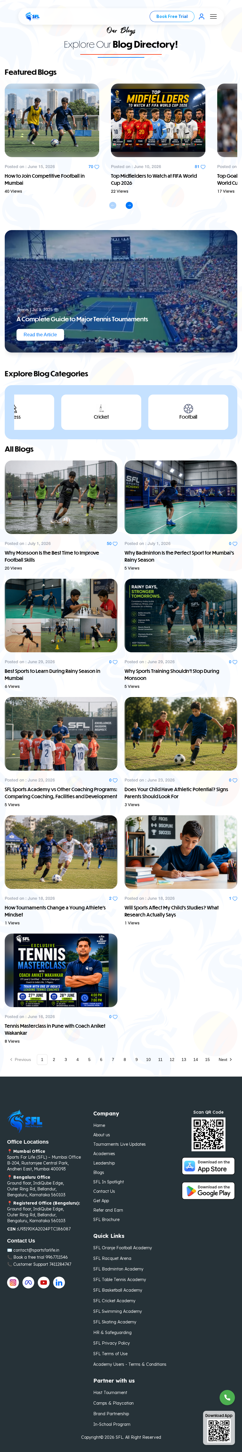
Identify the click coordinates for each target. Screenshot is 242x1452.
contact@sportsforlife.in (36, 1250)
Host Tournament (110, 1392)
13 (184, 1059)
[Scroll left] (113, 205)
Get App (101, 1200)
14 (195, 1059)
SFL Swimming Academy (117, 1311)
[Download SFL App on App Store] (208, 1166)
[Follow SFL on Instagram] (13, 1282)
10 (148, 1059)
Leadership (104, 1163)
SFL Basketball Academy (117, 1290)
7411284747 (60, 1264)
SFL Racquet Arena (112, 1258)
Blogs (98, 1172)
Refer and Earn (108, 1210)
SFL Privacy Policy (111, 1343)
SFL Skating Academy (114, 1322)
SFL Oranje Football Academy (122, 1247)
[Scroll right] (129, 205)
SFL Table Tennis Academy (119, 1279)
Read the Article (40, 334)
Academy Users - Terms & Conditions (129, 1364)
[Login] (201, 16)
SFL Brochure (106, 1219)
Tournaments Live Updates (119, 1144)
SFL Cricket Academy (114, 1300)
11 (160, 1059)
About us (101, 1134)
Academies (104, 1153)
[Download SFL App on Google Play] (208, 1191)
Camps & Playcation (113, 1403)
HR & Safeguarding (112, 1332)
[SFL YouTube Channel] (44, 1282)
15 (207, 1059)
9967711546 (56, 1257)
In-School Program (111, 1424)
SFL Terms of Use (110, 1353)
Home (99, 1125)
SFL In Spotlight (108, 1182)
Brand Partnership (111, 1413)
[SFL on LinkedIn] (59, 1282)
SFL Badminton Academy (118, 1269)
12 (172, 1059)
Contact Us (104, 1191)
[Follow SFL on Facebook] (28, 1282)
